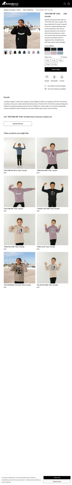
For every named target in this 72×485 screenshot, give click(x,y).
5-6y (53, 60)
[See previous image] (6, 30)
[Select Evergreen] (54, 49)
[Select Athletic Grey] (47, 52)
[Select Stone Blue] (60, 52)
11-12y (54, 64)
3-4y (47, 60)
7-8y (60, 60)
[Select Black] (47, 49)
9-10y (47, 64)
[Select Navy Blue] (60, 49)
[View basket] (68, 4)
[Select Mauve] (54, 52)
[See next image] (37, 30)
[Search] (65, 4)
